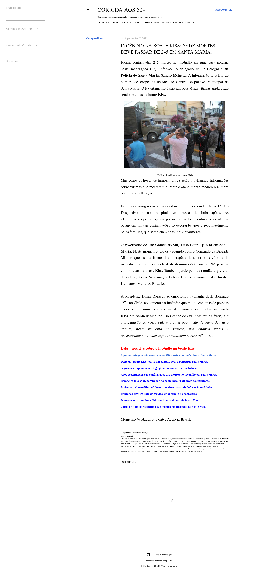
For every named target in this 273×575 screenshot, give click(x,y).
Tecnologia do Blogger (162, 555)
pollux (169, 561)
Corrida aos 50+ (121, 9)
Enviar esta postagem (141, 432)
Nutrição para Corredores (170, 22)
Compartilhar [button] (94, 38)
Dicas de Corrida (107, 22)
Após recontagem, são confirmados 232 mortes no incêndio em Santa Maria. (169, 355)
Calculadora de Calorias (136, 22)
